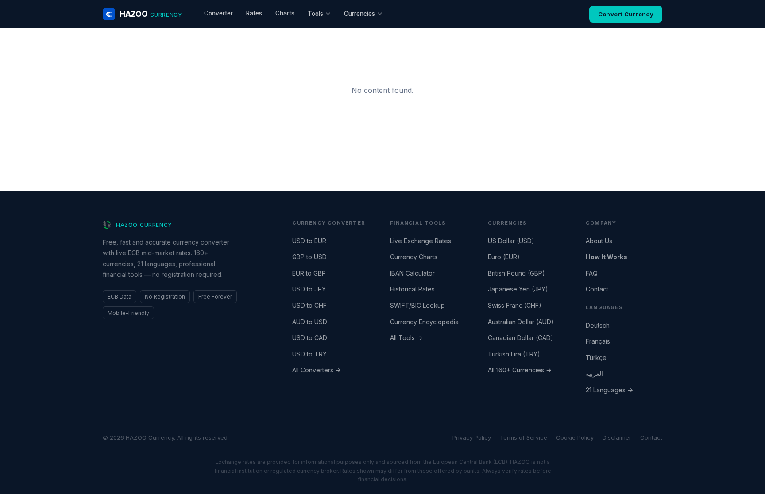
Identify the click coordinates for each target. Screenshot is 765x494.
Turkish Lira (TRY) (514, 354)
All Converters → (316, 370)
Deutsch (598, 325)
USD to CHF (309, 305)
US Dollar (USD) (511, 241)
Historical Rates (412, 289)
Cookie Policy (575, 437)
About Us (599, 241)
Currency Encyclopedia (424, 322)
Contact (597, 289)
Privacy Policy (471, 437)
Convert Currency (625, 14)
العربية (594, 373)
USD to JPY (309, 289)
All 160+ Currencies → (520, 370)
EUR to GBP (309, 273)
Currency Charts (413, 256)
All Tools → (406, 337)
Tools (315, 13)
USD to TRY (309, 354)
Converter (218, 13)
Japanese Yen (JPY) (518, 289)
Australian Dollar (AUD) (521, 322)
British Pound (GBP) (516, 273)
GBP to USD (309, 256)
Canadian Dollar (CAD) (520, 337)
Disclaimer (617, 437)
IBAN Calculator (412, 273)
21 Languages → (609, 390)
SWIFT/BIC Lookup (417, 305)
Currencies (359, 13)
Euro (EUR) (504, 256)
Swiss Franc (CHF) (514, 305)
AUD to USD (309, 322)
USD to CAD (309, 337)
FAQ (592, 273)
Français (598, 341)
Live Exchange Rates (420, 241)
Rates (254, 13)
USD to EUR (309, 241)
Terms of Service (523, 437)
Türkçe (596, 357)
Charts (284, 13)
